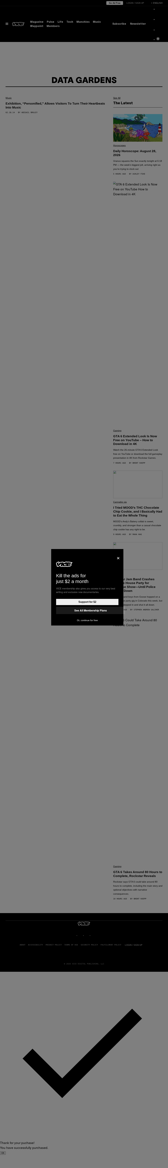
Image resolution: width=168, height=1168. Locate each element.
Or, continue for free (87, 620)
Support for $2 (87, 602)
